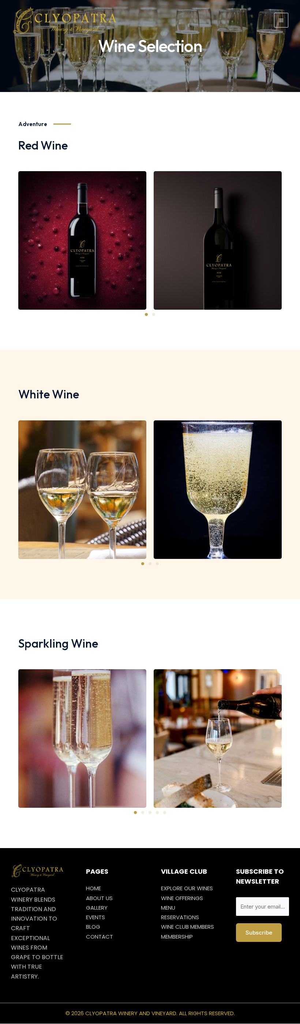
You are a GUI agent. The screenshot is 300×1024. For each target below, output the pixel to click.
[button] (146, 314)
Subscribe (258, 932)
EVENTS (95, 917)
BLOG (93, 927)
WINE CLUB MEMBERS (187, 927)
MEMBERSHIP (177, 936)
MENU (168, 907)
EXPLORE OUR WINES (187, 888)
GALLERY (97, 907)
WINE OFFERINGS (182, 898)
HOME (93, 888)
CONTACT (99, 936)
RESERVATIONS (180, 917)
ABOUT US (99, 898)
